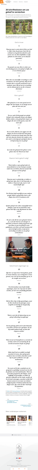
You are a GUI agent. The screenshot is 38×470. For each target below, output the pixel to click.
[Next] (31, 421)
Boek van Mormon (16, 391)
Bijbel (8, 391)
